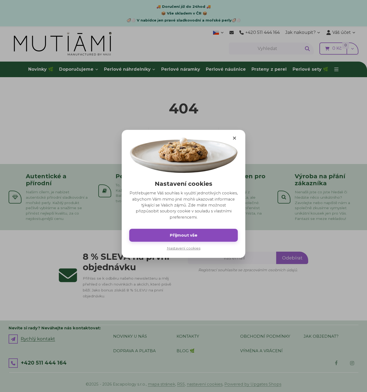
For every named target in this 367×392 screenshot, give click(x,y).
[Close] (234, 138)
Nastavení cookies (183, 248)
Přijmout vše (183, 235)
